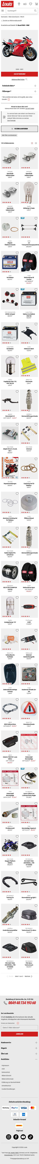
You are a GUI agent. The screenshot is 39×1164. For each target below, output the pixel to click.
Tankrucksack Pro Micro (29, 930)
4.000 (29, 622)
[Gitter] (32, 143)
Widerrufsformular (8, 1079)
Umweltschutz (6, 1085)
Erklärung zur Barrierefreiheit (11, 1082)
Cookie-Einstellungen (8, 1089)
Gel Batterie (10, 277)
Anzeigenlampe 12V (10, 622)
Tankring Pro (10, 897)
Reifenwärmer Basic (29, 587)
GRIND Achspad (10, 314)
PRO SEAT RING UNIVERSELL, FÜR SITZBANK (10, 965)
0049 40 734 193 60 (22, 1003)
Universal (29, 449)
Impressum (5, 1065)
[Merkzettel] (30, 4)
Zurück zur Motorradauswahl (12, 20)
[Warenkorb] (36, 4)
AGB (3, 1069)
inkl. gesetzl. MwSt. (13, 1152)
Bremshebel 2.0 (10, 416)
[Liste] (36, 143)
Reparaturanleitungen (10, 483)
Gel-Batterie (10, 348)
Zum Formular (11, 120)
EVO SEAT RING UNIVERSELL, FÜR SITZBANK (29, 863)
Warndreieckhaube (29, 724)
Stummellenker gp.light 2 (29, 897)
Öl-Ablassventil (10, 828)
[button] (35, 10)
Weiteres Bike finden (18, 79)
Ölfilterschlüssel (29, 518)
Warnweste (29, 381)
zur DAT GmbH (29, 108)
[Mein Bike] (24, 4)
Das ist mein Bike (19, 74)
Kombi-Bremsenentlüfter (10, 930)
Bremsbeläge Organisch (29, 828)
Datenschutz (6, 1072)
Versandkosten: (8, 1155)
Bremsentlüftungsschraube (30, 416)
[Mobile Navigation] (2, 10)
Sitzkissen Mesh (29, 348)
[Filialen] (19, 4)
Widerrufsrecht (6, 1075)
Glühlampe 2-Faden (29, 208)
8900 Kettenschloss (10, 724)
